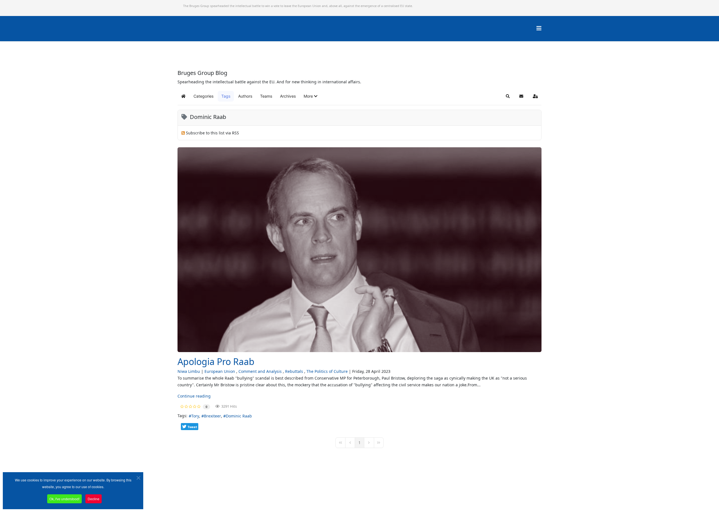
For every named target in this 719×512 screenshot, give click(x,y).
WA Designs (376, 496)
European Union (219, 371)
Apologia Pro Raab (216, 361)
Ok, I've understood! (64, 498)
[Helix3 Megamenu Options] (538, 28)
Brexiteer (212, 416)
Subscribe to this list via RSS (212, 133)
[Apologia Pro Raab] (359, 249)
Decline (93, 498)
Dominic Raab (239, 416)
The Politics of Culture (327, 371)
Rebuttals (294, 371)
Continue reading (194, 396)
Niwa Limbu (189, 371)
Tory (195, 416)
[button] (310, 96)
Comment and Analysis (260, 371)
